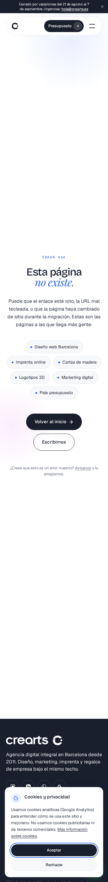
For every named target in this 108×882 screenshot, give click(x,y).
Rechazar (54, 864)
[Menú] (92, 26)
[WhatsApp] (43, 786)
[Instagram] (12, 786)
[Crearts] (14, 26)
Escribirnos (54, 442)
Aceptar (54, 850)
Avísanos (83, 467)
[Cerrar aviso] (102, 6)
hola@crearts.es (75, 9)
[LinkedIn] (28, 786)
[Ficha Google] (59, 786)
